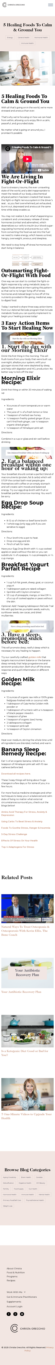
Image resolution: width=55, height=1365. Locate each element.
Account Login (14, 1306)
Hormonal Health (41, 37)
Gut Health (33, 1189)
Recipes (11, 1280)
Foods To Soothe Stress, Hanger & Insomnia (25, 828)
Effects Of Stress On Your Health (19, 840)
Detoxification (8, 1183)
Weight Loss (7, 1206)
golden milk (34, 657)
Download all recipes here (15, 773)
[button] (50, 5)
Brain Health (26, 1177)
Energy (10, 37)
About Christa (14, 1268)
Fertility (6, 1189)
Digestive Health (25, 1183)
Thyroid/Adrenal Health (35, 1200)
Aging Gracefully (9, 1177)
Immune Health (27, 43)
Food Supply (19, 1189)
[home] (14, 4)
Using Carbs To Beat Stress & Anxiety (21, 821)
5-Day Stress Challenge (14, 834)
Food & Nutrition (16, 1272)
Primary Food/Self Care (12, 1200)
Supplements (14, 1301)
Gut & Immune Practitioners (22, 1297)
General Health (23, 37)
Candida (39, 1177)
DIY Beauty (40, 1183)
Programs (12, 1276)
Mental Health (44, 1195)
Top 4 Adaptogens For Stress (17, 847)
